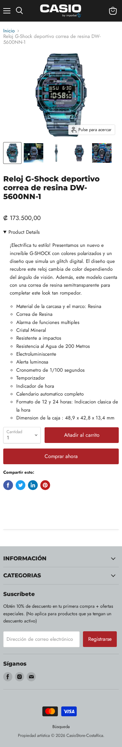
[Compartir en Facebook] (8, 485)
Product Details (24, 232)
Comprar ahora (61, 456)
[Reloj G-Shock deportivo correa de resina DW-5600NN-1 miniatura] (12, 153)
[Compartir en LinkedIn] (33, 485)
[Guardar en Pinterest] (45, 485)
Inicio (9, 31)
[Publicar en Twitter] (20, 485)
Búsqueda (61, 726)
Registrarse (100, 639)
